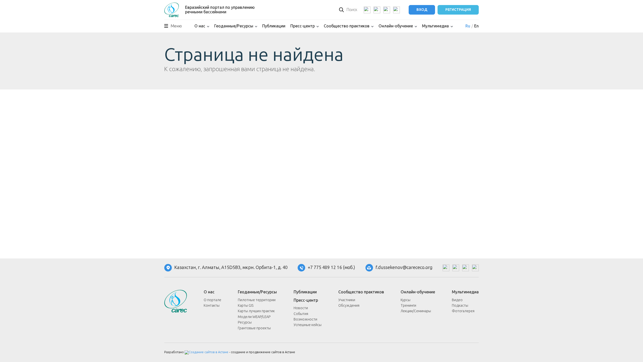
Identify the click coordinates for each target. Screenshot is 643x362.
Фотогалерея (463, 311)
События (301, 314)
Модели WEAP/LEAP (254, 317)
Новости (301, 308)
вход (421, 10)
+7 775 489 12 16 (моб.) (331, 267)
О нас (199, 26)
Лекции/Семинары (416, 311)
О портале (212, 300)
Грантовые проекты (254, 328)
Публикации (273, 26)
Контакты (212, 305)
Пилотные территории (257, 300)
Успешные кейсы (308, 325)
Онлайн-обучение (396, 26)
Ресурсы (245, 322)
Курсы (405, 300)
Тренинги (408, 305)
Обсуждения (348, 305)
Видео (457, 300)
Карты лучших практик (256, 311)
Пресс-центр (302, 26)
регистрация (458, 10)
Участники (346, 300)
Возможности (305, 319)
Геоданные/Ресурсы (233, 26)
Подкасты (460, 305)
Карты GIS (245, 305)
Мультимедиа (435, 26)
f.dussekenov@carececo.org (404, 267)
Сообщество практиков (346, 26)
